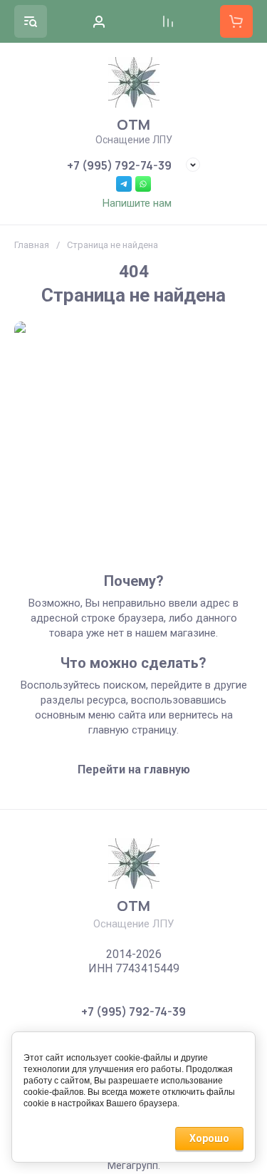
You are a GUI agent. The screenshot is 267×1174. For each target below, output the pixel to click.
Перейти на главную (134, 769)
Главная (31, 245)
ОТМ (133, 124)
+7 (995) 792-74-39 (119, 165)
